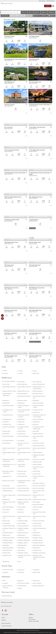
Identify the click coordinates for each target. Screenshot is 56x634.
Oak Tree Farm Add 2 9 (9, 488)
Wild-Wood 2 (21, 547)
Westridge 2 (6, 545)
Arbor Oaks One (37, 381)
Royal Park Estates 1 (38, 504)
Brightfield (36, 400)
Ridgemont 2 (6, 499)
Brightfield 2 (6, 403)
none (19, 561)
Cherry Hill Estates (38, 419)
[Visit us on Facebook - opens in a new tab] (2, 315)
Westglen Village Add (24, 540)
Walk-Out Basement (38, 585)
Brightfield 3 (21, 403)
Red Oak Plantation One (24, 495)
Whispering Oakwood (39, 545)
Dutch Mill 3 (6, 433)
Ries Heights (36, 502)
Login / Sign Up (42, 0)
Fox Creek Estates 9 (8, 440)
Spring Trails (6, 520)
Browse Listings (48, 632)
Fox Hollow (21, 440)
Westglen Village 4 (8, 540)
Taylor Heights (22, 523)
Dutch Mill (36, 431)
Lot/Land (5, 572)
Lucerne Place (36, 473)
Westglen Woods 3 (8, 542)
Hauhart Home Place (38, 445)
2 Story (35, 370)
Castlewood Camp (8, 415)
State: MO (21, 15)
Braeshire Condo (22, 400)
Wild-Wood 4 (36, 547)
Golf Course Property (23, 583)
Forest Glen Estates (8, 436)
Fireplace (5, 583)
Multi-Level (36, 373)
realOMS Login (40, 632)
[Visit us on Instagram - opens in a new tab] (2, 318)
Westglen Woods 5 (38, 542)
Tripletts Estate (37, 525)
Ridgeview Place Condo (39, 499)
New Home (21, 572)
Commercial (21, 569)
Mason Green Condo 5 (9, 480)
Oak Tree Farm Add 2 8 (39, 485)
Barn (4, 580)
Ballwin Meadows (38, 391)
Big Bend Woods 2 (23, 393)
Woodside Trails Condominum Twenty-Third (39, 557)
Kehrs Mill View (22, 471)
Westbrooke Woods (23, 537)
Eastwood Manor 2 (38, 433)
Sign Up (4, 620)
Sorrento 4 (36, 509)
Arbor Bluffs (21, 381)
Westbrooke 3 (37, 535)
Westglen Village (37, 537)
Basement (20, 580)
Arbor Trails (6, 384)
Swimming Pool (22, 585)
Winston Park (6, 552)
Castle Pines (36, 412)
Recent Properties (6, 625)
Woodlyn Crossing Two (39, 552)
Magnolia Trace (7, 476)
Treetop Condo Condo (9, 525)
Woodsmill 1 (6, 561)
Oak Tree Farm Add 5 (23, 488)
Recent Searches (6, 623)
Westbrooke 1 (6, 535)
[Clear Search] (34, 16)
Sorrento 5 (6, 512)
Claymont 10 (36, 421)
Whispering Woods (8, 547)
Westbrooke (36, 532)
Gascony (35, 440)
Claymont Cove (7, 424)
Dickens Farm (6, 431)
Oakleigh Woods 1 (8, 490)
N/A (34, 480)
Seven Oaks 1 (6, 509)
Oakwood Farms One (23, 490)
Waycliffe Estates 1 (8, 532)
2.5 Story (5, 373)
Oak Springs (6, 485)
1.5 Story (20, 370)
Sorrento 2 (21, 509)
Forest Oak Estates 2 (23, 436)
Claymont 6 (21, 421)
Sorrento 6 (21, 512)
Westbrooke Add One (8, 537)
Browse (7, 595)
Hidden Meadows (37, 452)
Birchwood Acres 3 (38, 393)
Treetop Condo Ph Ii (23, 525)
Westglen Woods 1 (38, 540)
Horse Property (37, 583)
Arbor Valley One (22, 384)
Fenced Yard (36, 580)
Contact (47, 6)
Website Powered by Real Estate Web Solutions (28, 630)
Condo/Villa (36, 569)
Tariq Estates (6, 523)
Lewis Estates (21, 473)
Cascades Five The (38, 409)
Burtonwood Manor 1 (8, 405)
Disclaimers (34, 632)
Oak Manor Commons (38, 483)
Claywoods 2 (21, 424)
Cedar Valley (21, 419)
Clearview (35, 424)
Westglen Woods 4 (23, 542)
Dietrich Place (22, 431)
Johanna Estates (37, 464)
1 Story (5, 370)
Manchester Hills (22, 476)
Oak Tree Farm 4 (22, 485)
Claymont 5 (6, 421)
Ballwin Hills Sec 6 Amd (9, 391)
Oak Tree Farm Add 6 (38, 488)
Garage (20, 588)
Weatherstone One (23, 532)
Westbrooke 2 (22, 535)
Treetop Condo (37, 523)
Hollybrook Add (37, 461)
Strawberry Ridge (23, 520)
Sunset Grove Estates (39, 520)
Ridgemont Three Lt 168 (24, 499)
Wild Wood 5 (21, 550)
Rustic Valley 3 (22, 507)
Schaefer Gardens (37, 507)
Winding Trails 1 (37, 550)
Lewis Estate (36, 471)
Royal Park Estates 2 (8, 507)
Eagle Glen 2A (21, 433)
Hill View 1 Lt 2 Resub (39, 459)
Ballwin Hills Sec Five (24, 391)
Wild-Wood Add (7, 550)
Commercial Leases (8, 569)
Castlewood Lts (7, 419)
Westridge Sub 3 (22, 545)
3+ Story (20, 373)
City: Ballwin (13, 15)
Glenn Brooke (6, 443)
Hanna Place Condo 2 (38, 443)
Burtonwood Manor (38, 403)
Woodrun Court (7, 555)
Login (3, 617)
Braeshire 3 (6, 400)
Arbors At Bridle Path (39, 384)
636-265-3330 (51, 0)
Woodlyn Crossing (23, 552)
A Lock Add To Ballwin (9, 381)
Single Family (36, 572)
